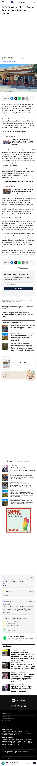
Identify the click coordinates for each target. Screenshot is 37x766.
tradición (5, 301)
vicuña (19, 301)
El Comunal (4, 739)
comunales (28, 300)
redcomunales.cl (6, 716)
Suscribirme (18, 288)
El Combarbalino (22, 742)
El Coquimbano (19, 739)
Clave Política (18, 751)
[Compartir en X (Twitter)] (15, 98)
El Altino (20, 733)
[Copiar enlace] (27, 98)
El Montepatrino (28, 741)
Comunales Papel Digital (8, 751)
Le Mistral (24, 751)
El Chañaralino (12, 731)
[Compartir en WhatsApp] (19, 98)
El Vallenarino (27, 733)
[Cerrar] (34, 763)
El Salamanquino (11, 744)
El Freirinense (11, 734)
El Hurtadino (20, 741)
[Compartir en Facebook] (11, 98)
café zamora (19, 300)
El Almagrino (5, 731)
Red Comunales (9, 57)
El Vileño (19, 744)
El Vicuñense (28, 739)
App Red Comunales (18, 752)
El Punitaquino (13, 742)
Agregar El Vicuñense (7, 61)
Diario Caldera (20, 731)
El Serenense (11, 739)
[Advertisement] (18, 35)
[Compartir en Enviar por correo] (23, 98)
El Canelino (30, 742)
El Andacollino (11, 741)
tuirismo (12, 301)
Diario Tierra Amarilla (12, 733)
